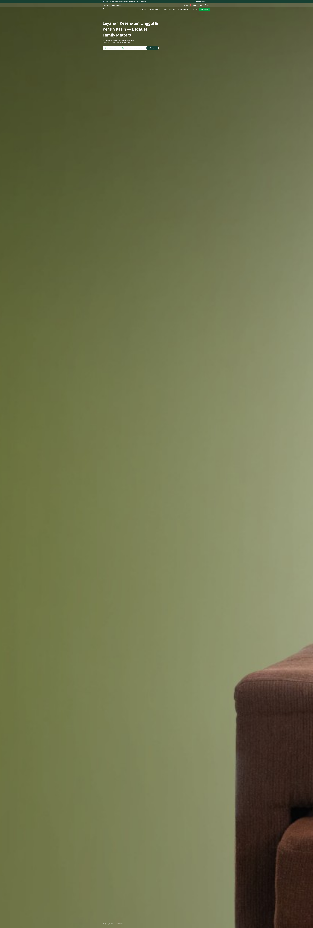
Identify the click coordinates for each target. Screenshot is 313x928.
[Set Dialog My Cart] (196, 9)
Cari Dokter (142, 9)
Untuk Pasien (106, 5)
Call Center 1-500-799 (197, 5)
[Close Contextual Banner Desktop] (209, 2)
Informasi (172, 9)
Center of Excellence (154, 9)
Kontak (186, 5)
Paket (165, 9)
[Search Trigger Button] (193, 9)
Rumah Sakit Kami (183, 9)
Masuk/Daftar (204, 9)
